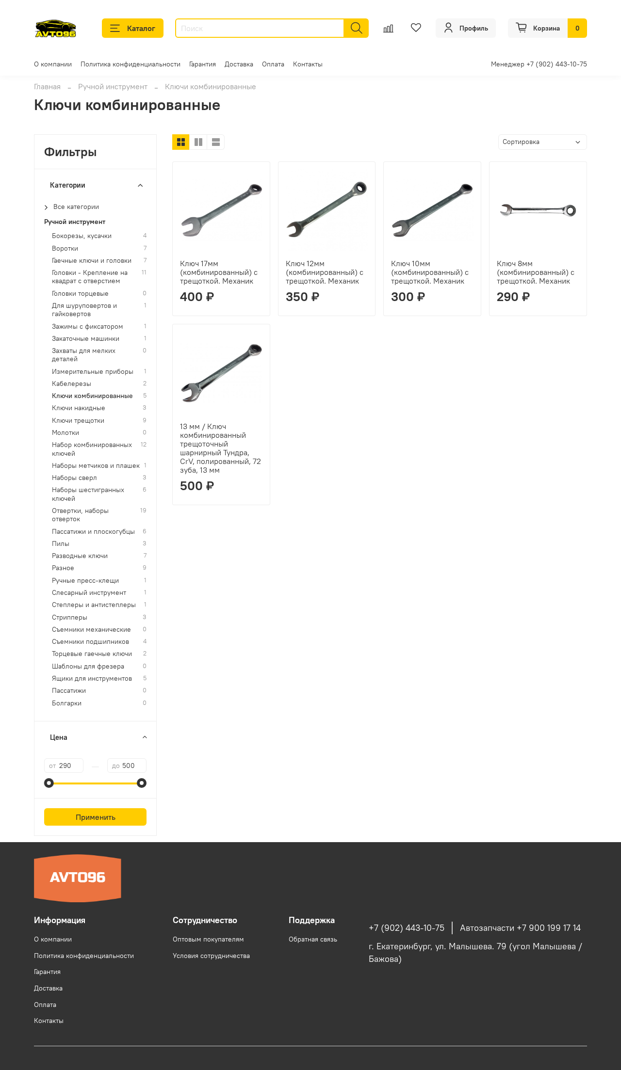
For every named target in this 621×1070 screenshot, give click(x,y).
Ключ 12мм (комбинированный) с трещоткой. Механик (324, 272)
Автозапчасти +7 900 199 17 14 (520, 928)
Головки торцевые (80, 293)
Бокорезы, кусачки (82, 236)
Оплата (273, 64)
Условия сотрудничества (211, 955)
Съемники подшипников (90, 642)
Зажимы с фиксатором (87, 326)
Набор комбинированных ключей (92, 449)
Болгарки (67, 703)
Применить (95, 817)
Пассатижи (69, 691)
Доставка (239, 64)
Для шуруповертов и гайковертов (84, 310)
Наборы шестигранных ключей (88, 494)
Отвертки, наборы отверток (80, 515)
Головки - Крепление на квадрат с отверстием (90, 277)
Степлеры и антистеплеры (94, 605)
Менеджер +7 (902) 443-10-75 (539, 64)
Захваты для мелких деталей (83, 355)
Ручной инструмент (112, 86)
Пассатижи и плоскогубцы (93, 531)
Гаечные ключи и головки (91, 260)
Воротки (65, 248)
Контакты (308, 64)
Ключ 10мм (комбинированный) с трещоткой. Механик (430, 272)
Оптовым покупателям (208, 939)
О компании (53, 64)
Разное (63, 568)
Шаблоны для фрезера (88, 666)
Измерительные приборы (92, 371)
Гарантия (202, 64)
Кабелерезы (71, 384)
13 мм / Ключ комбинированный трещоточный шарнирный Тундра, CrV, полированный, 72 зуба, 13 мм (220, 448)
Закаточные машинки (85, 339)
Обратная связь (313, 939)
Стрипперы (69, 617)
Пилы (60, 544)
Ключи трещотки (78, 420)
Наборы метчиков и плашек (96, 466)
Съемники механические (91, 629)
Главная (47, 86)
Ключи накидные (78, 408)
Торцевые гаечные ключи (92, 654)
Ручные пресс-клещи (85, 580)
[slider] (49, 783)
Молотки (65, 433)
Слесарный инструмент (89, 593)
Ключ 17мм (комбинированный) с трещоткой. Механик (219, 272)
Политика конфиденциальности (130, 64)
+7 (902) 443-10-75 (406, 928)
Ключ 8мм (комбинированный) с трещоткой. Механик (535, 272)
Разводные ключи (80, 556)
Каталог (141, 28)
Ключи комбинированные (92, 396)
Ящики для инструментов (92, 678)
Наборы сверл (74, 478)
